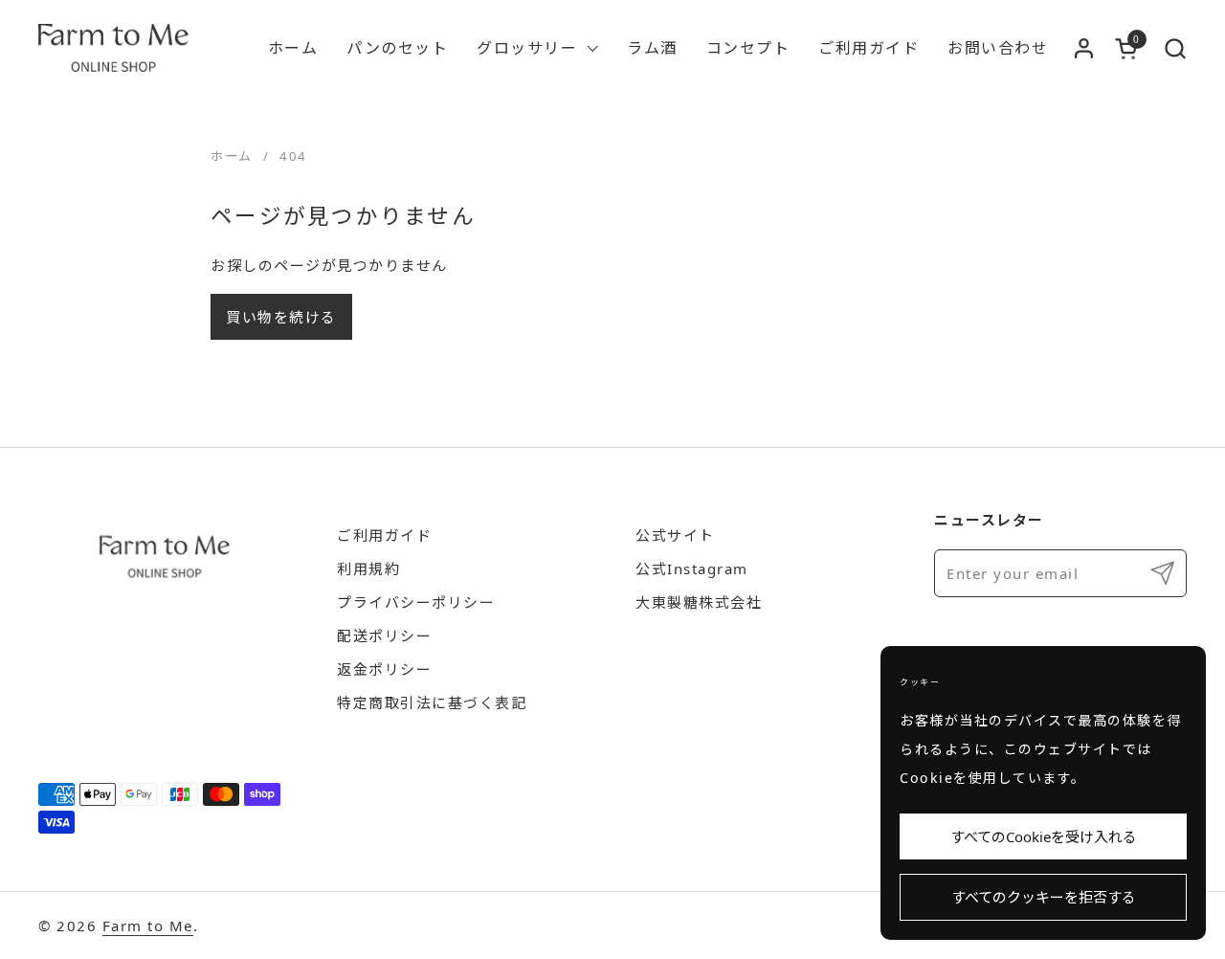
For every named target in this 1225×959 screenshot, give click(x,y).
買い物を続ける (281, 316)
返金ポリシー (384, 669)
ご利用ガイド (384, 535)
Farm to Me (147, 925)
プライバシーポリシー (416, 602)
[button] (1175, 48)
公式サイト (675, 535)
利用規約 (368, 568)
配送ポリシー (384, 635)
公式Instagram (691, 568)
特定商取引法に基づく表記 (431, 702)
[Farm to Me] (113, 48)
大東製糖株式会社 (698, 602)
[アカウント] (1084, 48)
